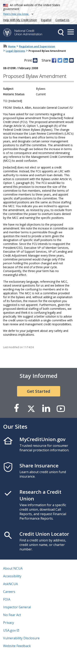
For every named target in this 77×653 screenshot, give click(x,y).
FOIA (6, 599)
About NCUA (13, 568)
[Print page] (35, 60)
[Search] (60, 32)
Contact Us (62, 20)
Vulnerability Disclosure (21, 638)
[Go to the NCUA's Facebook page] (16, 408)
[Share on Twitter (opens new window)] (59, 60)
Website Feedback (17, 646)
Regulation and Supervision (37, 46)
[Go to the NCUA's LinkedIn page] (46, 408)
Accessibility (12, 576)
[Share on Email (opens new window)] (71, 60)
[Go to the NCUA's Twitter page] (31, 408)
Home (12, 46)
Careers (9, 591)
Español (46, 20)
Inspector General (17, 607)
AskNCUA (10, 584)
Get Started (38, 391)
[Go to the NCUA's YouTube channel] (61, 408)
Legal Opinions (15, 51)
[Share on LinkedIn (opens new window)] (65, 60)
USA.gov (9, 630)
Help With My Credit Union (19, 19)
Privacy (8, 622)
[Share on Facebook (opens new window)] (54, 60)
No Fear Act (12, 615)
